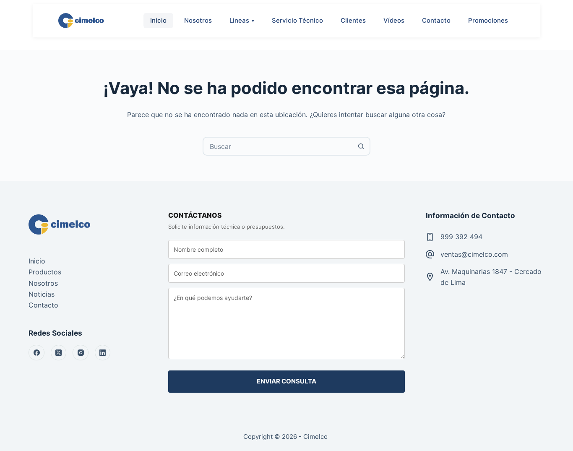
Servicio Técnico (297, 20)
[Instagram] (81, 353)
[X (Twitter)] (59, 353)
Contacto (436, 20)
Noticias (42, 294)
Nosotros (198, 20)
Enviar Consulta (286, 381)
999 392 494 (461, 236)
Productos (45, 272)
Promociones (488, 20)
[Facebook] (36, 353)
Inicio (158, 20)
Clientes (353, 20)
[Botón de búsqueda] (361, 146)
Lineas (239, 20)
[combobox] (277, 146)
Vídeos (393, 20)
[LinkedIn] (103, 353)
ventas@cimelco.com (474, 254)
